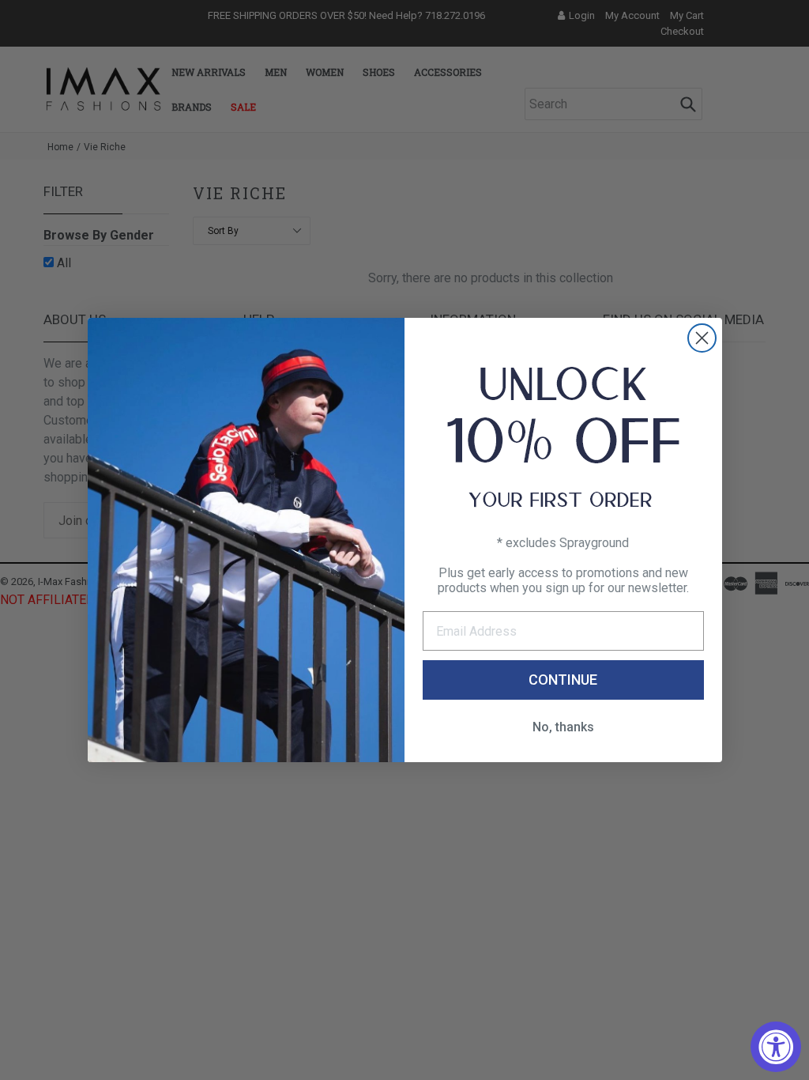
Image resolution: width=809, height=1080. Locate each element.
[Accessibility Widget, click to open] (776, 1046)
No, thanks (563, 726)
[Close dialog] (702, 338)
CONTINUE (563, 679)
